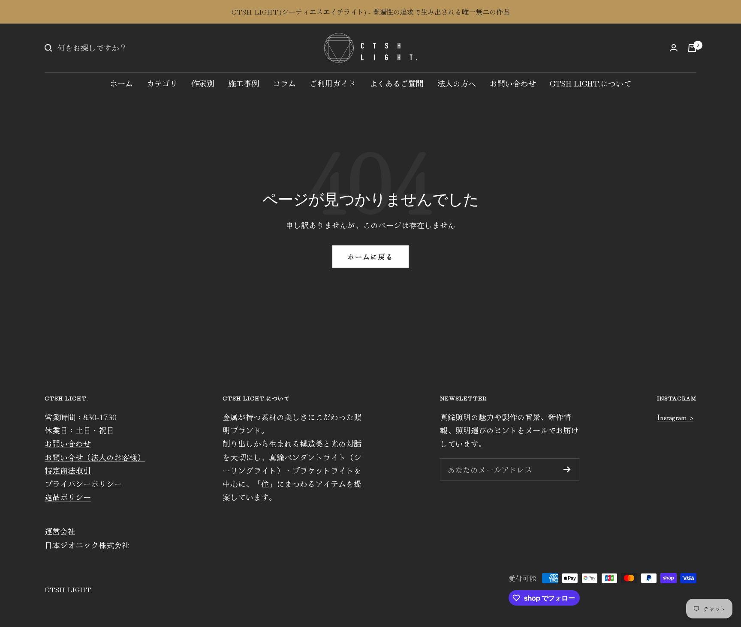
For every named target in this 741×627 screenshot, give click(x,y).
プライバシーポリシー (83, 483)
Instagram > (675, 416)
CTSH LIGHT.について (590, 83)
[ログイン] (674, 47)
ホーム (121, 83)
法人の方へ (456, 83)
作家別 (202, 83)
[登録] (567, 469)
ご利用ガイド (333, 83)
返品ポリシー (68, 496)
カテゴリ (162, 83)
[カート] (692, 48)
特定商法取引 (68, 470)
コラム (284, 83)
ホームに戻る (370, 256)
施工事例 (243, 83)
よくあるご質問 (397, 83)
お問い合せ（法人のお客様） (95, 457)
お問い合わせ (513, 83)
